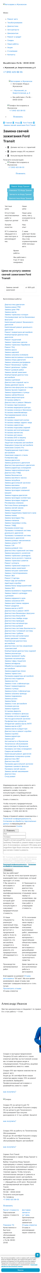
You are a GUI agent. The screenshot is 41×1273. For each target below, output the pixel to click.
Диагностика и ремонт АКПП (17, 611)
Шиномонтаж (12, 33)
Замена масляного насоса (15, 478)
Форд (17, 123)
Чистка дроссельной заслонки (17, 719)
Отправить (8, 870)
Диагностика (12, 26)
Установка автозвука (13, 435)
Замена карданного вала (15, 598)
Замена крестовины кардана (17, 603)
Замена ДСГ (10, 739)
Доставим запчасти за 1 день (26, 1212)
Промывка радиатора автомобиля (19, 676)
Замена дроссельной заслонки (17, 483)
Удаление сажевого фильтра (17, 766)
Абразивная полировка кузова (17, 756)
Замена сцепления (12, 380)
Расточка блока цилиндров (16, 505)
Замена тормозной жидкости (17, 565)
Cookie (19, 826)
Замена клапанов (12, 520)
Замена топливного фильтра (16, 714)
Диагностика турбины (14, 633)
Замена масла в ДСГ (13, 726)
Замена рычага (11, 699)
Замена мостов (11, 681)
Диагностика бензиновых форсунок (20, 613)
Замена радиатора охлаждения (18, 468)
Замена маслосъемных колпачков (19, 357)
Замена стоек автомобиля (16, 704)
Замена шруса (11, 350)
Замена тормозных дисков (16, 342)
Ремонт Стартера (12, 578)
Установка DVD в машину (15, 437)
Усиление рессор (12, 706)
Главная (9, 123)
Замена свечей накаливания (16, 771)
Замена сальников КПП (14, 601)
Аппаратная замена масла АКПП (18, 724)
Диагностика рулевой (14, 626)
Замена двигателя (12, 460)
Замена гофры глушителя (15, 661)
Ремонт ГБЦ (10, 347)
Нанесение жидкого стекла (16, 455)
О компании (12, 51)
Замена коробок (11, 734)
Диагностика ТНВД (13, 473)
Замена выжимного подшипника (18, 591)
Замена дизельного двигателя (17, 463)
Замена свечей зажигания (15, 372)
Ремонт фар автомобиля (15, 581)
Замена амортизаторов (14, 397)
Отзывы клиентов (29, 1225)
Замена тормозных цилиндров (17, 555)
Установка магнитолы (14, 432)
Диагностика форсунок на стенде (19, 387)
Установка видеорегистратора (17, 407)
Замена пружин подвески (15, 390)
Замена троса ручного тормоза (18, 558)
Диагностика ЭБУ (12, 759)
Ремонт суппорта (12, 563)
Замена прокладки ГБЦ (14, 518)
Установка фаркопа (13, 711)
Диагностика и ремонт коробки (18, 731)
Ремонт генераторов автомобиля (18, 332)
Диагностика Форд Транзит (20, 198)
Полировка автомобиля (15, 440)
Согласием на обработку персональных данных (19, 865)
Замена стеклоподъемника (16, 573)
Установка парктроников (15, 405)
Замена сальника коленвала (16, 355)
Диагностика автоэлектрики (17, 636)
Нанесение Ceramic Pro (14, 448)
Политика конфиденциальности (20, 1248)
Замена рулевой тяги (13, 548)
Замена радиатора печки (15, 671)
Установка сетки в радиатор (17, 716)
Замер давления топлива (15, 638)
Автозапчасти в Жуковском (16, 741)
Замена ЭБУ (10, 588)
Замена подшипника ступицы (17, 392)
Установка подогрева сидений (17, 427)
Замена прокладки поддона (16, 500)
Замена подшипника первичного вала (20, 513)
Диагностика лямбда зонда (16, 618)
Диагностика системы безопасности (20, 628)
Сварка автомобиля (13, 751)
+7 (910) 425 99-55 (12, 72)
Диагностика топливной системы (19, 631)
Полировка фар (11, 458)
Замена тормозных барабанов (17, 345)
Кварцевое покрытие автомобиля (19, 445)
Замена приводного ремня (16, 488)
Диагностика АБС (12, 761)
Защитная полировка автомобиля (19, 443)
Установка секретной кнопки (17, 420)
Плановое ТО (8, 1225)
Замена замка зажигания (15, 568)
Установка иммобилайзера (16, 412)
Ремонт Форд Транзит (20, 186)
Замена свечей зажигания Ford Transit (19, 125)
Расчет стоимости (11, 1210)
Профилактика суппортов (15, 721)
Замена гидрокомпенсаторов (17, 470)
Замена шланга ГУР (13, 543)
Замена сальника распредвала (17, 362)
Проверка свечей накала (15, 769)
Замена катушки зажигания (16, 571)
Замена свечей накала (14, 508)
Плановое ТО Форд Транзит (20, 190)
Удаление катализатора (14, 658)
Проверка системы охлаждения (18, 749)
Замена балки (10, 701)
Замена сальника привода (16, 694)
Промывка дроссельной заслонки (19, 764)
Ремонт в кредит (14, 37)
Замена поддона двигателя (16, 495)
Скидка (10, 40)
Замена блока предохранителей (18, 586)
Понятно (20, 1270)
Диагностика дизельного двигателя (20, 465)
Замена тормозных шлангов (16, 560)
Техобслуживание (14, 23)
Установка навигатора (14, 425)
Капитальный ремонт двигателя (18, 754)
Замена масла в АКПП (14, 608)
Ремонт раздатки (12, 606)
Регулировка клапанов (14, 503)
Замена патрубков (12, 480)
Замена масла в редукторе (16, 729)
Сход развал (10, 776)
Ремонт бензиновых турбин (16, 365)
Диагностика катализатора (16, 623)
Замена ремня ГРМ (12, 307)
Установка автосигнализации (17, 430)
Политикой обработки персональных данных (19, 1265)
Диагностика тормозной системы (19, 550)
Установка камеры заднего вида (18, 422)
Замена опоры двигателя (15, 360)
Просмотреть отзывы (12, 988)
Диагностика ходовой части (17, 382)
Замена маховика (12, 485)
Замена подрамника (13, 696)
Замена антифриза (12, 663)
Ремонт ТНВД (10, 525)
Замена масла (10, 312)
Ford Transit (27, 123)
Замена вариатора (12, 736)
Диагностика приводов (14, 621)
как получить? (9, 1092)
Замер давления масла (14, 385)
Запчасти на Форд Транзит (20, 194)
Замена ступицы (12, 688)
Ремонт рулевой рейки (14, 370)
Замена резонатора (13, 653)
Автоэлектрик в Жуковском (16, 746)
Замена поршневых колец (15, 523)
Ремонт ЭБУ (10, 576)
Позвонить (18, 116)
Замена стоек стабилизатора (17, 683)
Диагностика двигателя (14, 304)
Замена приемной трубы (15, 656)
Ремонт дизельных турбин (16, 367)
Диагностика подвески (14, 678)
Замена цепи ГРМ (12, 309)
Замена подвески (12, 709)
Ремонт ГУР (9, 545)
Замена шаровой (12, 352)
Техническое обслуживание (16, 744)
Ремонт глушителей (13, 340)
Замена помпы (11, 515)
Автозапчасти (13, 30)
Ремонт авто (12, 19)
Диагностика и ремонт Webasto (18, 402)
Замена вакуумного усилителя (17, 553)
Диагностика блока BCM (15, 616)
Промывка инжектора (14, 528)
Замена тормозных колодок (16, 315)
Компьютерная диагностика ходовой (20, 651)
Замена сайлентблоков (14, 395)
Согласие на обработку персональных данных (20, 1250)
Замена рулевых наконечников (17, 540)
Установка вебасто (13, 400)
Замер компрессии (13, 510)
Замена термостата (13, 673)
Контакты (11, 55)
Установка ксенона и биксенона (18, 410)
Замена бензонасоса (13, 475)
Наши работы (13, 44)
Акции (10, 47)
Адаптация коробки (13, 583)
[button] (3, 1022)
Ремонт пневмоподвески (15, 686)
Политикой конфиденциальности (17, 819)
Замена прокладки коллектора (18, 498)
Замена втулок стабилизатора (17, 691)
